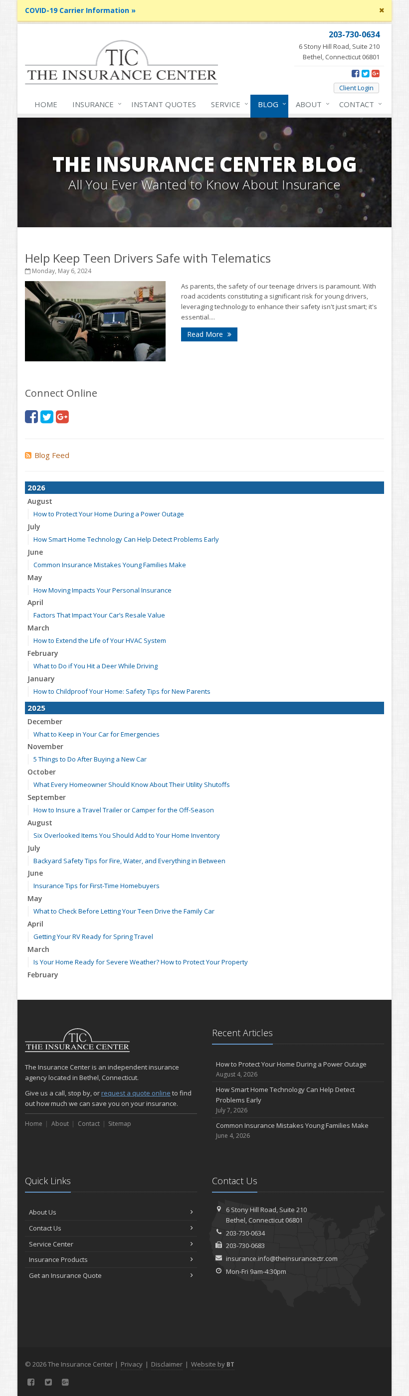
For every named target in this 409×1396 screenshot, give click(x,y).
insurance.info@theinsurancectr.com (282, 1258)
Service (227, 104)
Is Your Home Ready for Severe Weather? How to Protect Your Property (140, 961)
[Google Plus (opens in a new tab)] (375, 73)
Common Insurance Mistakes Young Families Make (109, 564)
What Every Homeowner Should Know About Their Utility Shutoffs (131, 784)
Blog (269, 104)
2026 (36, 487)
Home (45, 104)
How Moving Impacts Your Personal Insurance (102, 590)
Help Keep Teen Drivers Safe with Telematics (148, 258)
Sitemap (119, 1123)
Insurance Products (58, 1259)
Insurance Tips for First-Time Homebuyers (96, 885)
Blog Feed (51, 455)
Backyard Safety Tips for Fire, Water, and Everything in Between (129, 860)
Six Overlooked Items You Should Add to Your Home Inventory (126, 835)
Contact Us (45, 1228)
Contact (358, 104)
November (45, 746)
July (33, 526)
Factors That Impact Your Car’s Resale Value (99, 615)
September (46, 797)
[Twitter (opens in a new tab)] (365, 73)
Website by (212, 1364)
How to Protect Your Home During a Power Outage (108, 513)
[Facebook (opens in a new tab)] (355, 73)
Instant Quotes (163, 104)
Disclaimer (167, 1364)
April (35, 602)
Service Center (51, 1244)
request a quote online (136, 1092)
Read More (206, 334)
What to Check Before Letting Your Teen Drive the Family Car (123, 911)
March (38, 627)
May (34, 577)
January (41, 678)
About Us (42, 1212)
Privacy (132, 1364)
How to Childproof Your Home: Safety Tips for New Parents (121, 691)
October (41, 771)
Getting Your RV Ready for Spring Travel (93, 936)
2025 (36, 708)
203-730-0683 (245, 1245)
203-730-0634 (245, 1233)
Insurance (94, 104)
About (310, 104)
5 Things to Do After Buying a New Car (90, 759)
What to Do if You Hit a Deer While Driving (95, 665)
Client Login (356, 87)
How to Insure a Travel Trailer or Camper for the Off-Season (123, 809)
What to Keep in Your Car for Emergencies (96, 734)
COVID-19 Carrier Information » (80, 10)
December (44, 721)
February (42, 653)
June (35, 552)
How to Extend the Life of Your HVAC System (99, 640)
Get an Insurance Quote (65, 1275)
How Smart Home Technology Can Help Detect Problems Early (126, 539)
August (39, 501)
